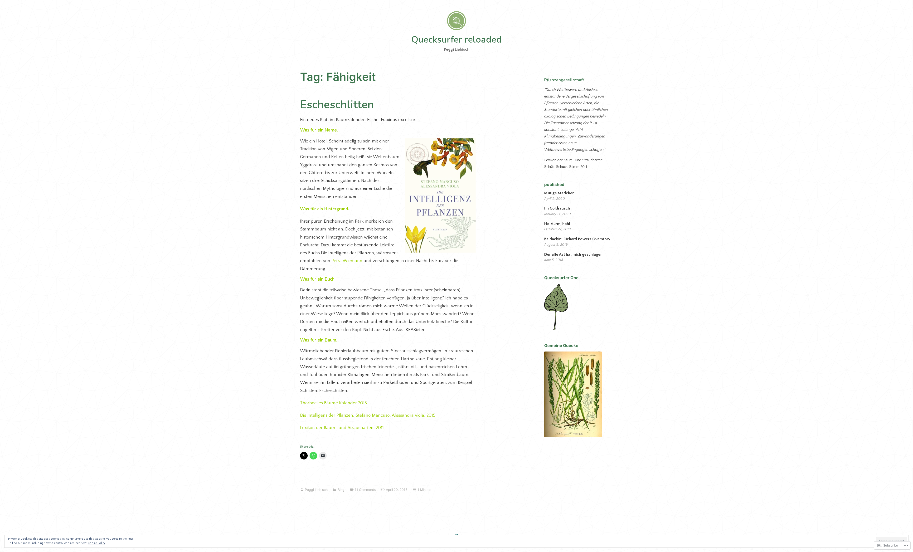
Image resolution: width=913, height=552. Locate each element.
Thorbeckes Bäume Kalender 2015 (333, 403)
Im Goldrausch (557, 208)
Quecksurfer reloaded (456, 40)
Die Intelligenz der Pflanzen (326, 415)
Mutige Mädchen (560, 193)
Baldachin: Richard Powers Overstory (577, 239)
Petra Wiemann (346, 260)
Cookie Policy (96, 543)
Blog (341, 490)
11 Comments (365, 490)
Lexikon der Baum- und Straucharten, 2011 (342, 427)
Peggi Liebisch (316, 490)
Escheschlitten (337, 104)
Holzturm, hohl (557, 224)
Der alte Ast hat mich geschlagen (573, 254)
